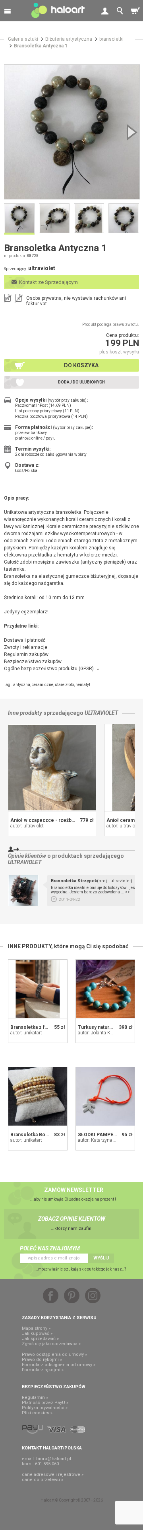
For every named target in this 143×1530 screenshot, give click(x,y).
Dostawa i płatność (24, 640)
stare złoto (64, 684)
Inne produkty (25, 713)
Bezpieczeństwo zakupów (33, 661)
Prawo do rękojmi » (42, 1359)
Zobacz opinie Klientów (71, 1219)
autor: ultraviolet (27, 826)
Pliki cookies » (37, 1412)
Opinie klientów (27, 856)
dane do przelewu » (42, 1479)
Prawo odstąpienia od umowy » (54, 1354)
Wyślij (101, 1258)
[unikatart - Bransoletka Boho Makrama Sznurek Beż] (37, 1096)
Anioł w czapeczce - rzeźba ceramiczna (56, 820)
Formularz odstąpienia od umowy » (58, 1364)
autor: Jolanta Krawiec (101, 1033)
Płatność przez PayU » (45, 1402)
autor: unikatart (26, 1033)
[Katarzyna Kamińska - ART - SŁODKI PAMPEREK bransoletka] (105, 1096)
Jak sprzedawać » (40, 1338)
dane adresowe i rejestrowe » (52, 1474)
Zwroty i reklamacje (25, 647)
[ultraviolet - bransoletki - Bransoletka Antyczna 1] (71, 132)
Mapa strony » (36, 1328)
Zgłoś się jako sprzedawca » (51, 1343)
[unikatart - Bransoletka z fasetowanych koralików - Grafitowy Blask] (37, 989)
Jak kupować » (37, 1333)
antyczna (21, 684)
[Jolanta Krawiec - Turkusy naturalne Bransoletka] (105, 989)
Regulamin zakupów (26, 654)
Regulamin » (35, 1397)
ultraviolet (101, 713)
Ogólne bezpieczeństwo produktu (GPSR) (49, 668)
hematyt (82, 684)
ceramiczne (42, 684)
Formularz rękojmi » (43, 1369)
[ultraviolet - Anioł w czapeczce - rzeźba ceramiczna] (52, 767)
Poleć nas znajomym (50, 1248)
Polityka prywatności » (45, 1407)
